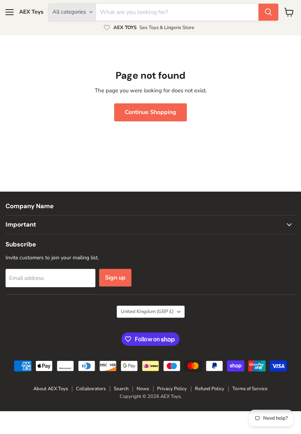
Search (121, 388)
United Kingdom (147, 311)
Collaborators (91, 388)
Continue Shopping (150, 112)
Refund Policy (209, 388)
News (143, 388)
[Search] (268, 12)
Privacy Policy (172, 388)
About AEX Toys (50, 388)
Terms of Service (250, 388)
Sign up (115, 278)
